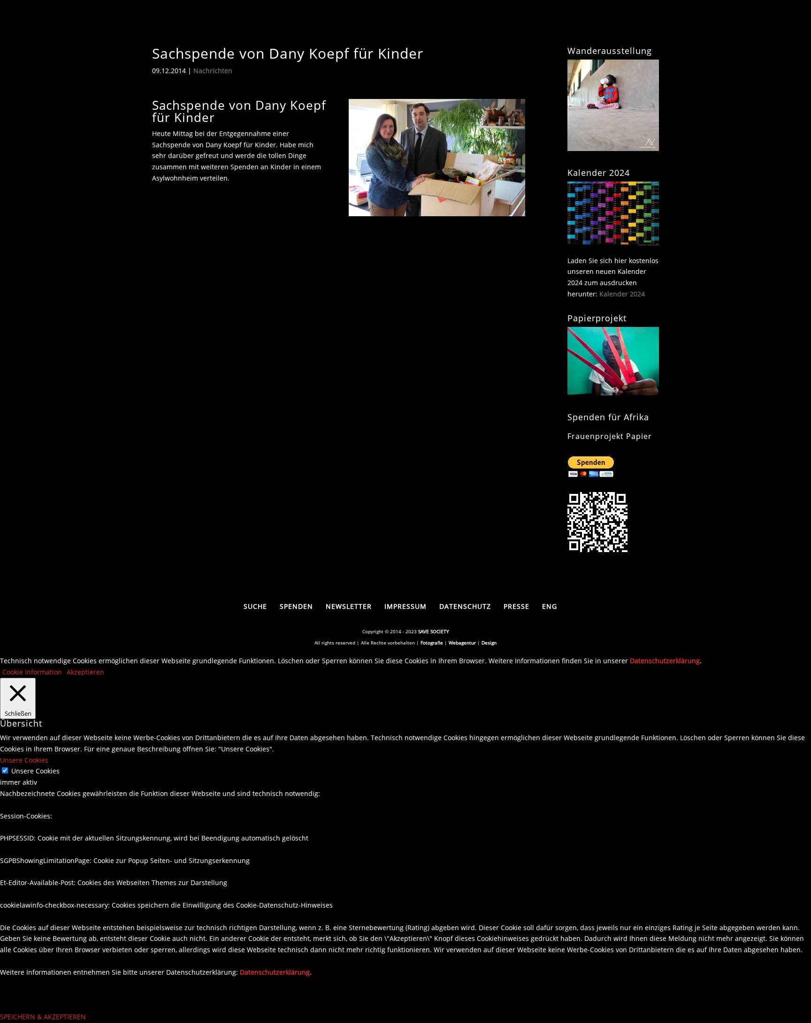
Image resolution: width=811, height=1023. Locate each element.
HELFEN (510, 20)
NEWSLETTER (349, 606)
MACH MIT (565, 20)
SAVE (367, 20)
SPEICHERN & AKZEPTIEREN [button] (43, 1016)
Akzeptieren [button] (85, 671)
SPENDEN (296, 606)
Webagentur (462, 642)
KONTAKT (641, 20)
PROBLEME (418, 20)
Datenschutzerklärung (665, 660)
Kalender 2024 (622, 293)
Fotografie (432, 642)
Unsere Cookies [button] (24, 760)
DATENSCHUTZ (465, 606)
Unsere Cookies (35, 770)
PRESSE (516, 606)
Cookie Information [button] (32, 671)
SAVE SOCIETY (433, 631)
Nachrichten (212, 70)
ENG (549, 606)
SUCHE (471, 20)
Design (489, 642)
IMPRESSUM (405, 606)
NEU (604, 20)
